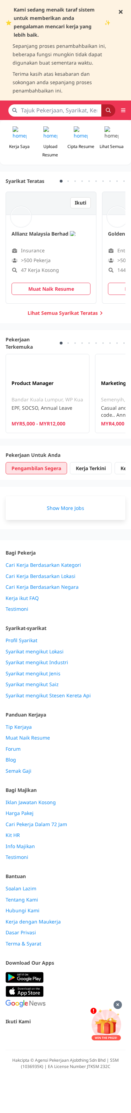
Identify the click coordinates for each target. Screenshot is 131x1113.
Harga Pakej (20, 813)
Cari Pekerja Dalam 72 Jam (36, 824)
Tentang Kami (22, 900)
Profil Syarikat (21, 640)
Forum (13, 749)
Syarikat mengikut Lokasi (35, 651)
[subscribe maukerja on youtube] (40, 1036)
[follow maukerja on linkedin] (71, 1036)
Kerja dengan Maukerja (33, 922)
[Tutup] (118, 1005)
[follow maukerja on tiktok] (86, 1036)
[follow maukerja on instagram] (56, 1036)
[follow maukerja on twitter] (25, 1036)
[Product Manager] (47, 393)
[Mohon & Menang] (106, 1024)
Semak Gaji (18, 771)
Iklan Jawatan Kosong (31, 802)
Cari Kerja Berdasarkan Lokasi (40, 576)
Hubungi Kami (22, 910)
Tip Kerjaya (19, 727)
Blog (11, 760)
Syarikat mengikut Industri (37, 662)
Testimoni (17, 609)
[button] (111, 142)
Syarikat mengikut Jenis (33, 673)
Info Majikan (20, 846)
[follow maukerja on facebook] (10, 1036)
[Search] (108, 110)
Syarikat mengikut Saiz (32, 684)
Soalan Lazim (21, 888)
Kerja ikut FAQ (22, 598)
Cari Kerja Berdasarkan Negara (42, 587)
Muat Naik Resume (28, 738)
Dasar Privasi (21, 932)
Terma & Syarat (23, 944)
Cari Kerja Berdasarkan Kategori (43, 565)
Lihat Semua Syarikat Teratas (63, 313)
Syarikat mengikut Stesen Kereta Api (48, 695)
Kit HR (13, 835)
